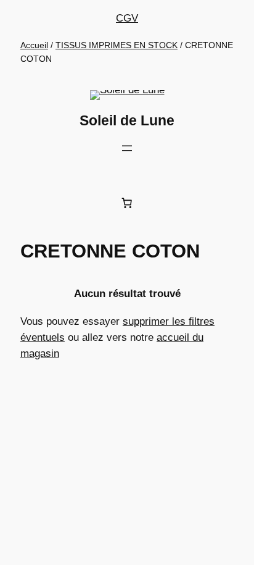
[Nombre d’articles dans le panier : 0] (127, 203)
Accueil (34, 45)
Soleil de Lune (127, 120)
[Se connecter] (130, 173)
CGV (127, 18)
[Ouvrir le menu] (127, 148)
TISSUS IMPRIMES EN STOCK (116, 45)
